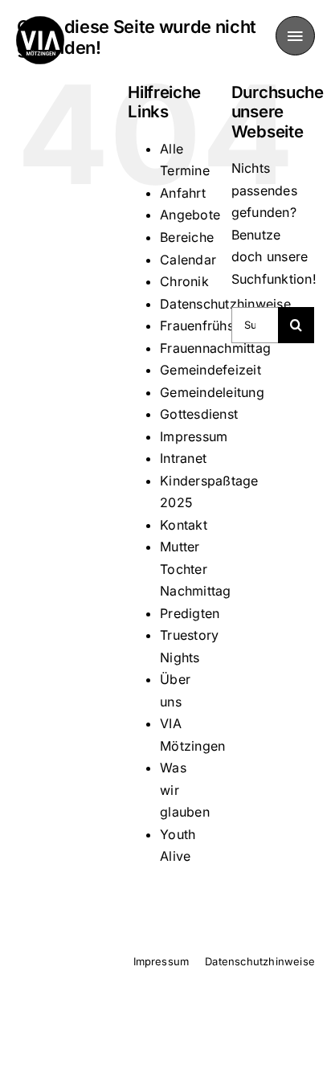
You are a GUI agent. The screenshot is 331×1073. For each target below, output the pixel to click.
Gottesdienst (199, 414)
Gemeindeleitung (212, 392)
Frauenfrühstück (210, 325)
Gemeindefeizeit (210, 370)
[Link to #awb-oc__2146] (295, 35)
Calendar (188, 260)
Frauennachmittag (215, 348)
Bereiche (187, 237)
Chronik (184, 281)
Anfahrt (183, 193)
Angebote (190, 215)
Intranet (183, 458)
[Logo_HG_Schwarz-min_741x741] (40, 22)
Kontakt (183, 525)
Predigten (189, 613)
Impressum (193, 436)
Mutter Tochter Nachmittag (195, 569)
